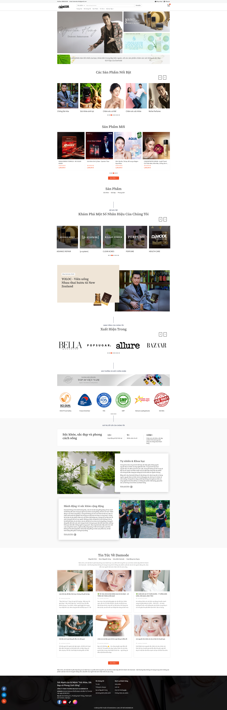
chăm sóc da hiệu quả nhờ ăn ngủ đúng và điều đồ (112, 639)
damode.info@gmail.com (80, 1)
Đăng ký (167, 1)
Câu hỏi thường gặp (120, 690)
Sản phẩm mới (113, 126)
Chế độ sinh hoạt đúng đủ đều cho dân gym (72, 639)
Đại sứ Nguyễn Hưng (101, 690)
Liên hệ (117, 687)
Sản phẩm (95, 9)
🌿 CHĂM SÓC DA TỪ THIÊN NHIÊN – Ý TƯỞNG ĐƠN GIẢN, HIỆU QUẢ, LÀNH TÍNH (151, 595)
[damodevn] (64, 7)
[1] (156, 345)
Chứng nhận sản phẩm (121, 693)
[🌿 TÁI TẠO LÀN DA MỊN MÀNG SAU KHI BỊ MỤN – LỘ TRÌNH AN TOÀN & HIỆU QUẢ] (113, 580)
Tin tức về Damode (113, 555)
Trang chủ (79, 9)
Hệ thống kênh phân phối (103, 693)
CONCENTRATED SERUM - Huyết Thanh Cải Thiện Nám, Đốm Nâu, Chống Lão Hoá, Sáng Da (71, 163)
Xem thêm (113, 178)
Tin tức (102, 9)
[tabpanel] (90, 98)
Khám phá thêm (125, 486)
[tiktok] (70, 702)
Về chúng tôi (87, 9)
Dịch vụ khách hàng (121, 681)
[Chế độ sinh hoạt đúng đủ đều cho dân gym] (75, 625)
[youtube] (64, 702)
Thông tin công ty (101, 687)
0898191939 (65, 1)
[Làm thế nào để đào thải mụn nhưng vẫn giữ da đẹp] (75, 580)
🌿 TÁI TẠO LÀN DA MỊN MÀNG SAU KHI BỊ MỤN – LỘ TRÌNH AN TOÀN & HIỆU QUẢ (113, 595)
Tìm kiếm (138, 5)
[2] (127, 345)
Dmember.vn (129, 708)
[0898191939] (4, 701)
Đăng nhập (159, 1)
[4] (70, 345)
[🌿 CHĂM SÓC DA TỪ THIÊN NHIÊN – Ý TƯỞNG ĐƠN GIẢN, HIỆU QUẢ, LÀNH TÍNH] (152, 580)
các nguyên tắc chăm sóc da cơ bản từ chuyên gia (150, 639)
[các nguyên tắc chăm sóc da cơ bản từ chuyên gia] (152, 625)
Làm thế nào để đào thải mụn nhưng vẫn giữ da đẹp (74, 594)
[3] (99, 345)
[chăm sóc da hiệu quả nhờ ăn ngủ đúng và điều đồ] (113, 625)
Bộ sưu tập (109, 9)
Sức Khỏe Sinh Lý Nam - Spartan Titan (155, 161)
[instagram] (75, 702)
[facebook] (59, 702)
